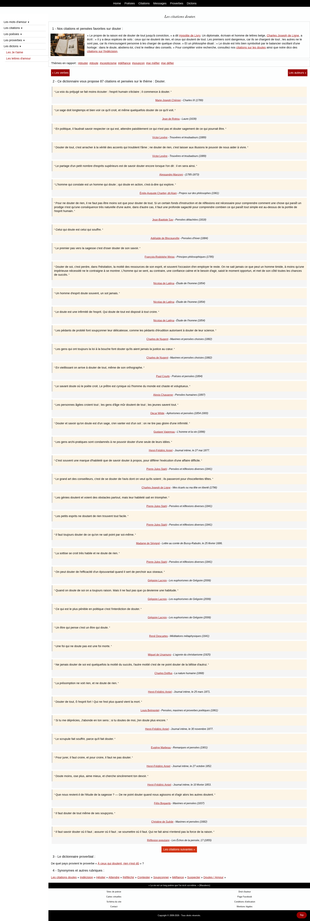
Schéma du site (114, 901)
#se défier (167, 63)
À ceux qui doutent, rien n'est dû (118, 863)
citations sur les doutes (251, 47)
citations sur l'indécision (102, 51)
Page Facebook (244, 896)
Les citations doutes (64, 877)
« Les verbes (60, 72)
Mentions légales (245, 906)
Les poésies (13, 34)
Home (117, 3)
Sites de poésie (114, 891)
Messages (159, 3)
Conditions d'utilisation (244, 901)
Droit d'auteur (244, 891)
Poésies (129, 3)
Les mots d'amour (17, 22)
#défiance (124, 63)
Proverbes (176, 3)
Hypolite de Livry (189, 35)
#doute (93, 63)
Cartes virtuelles (113, 896)
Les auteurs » (297, 72)
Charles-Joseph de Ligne (283, 35)
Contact (114, 906)
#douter (83, 63)
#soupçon (138, 63)
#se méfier (153, 63)
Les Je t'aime (14, 52)
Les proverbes (14, 40)
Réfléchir (128, 877)
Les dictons (12, 46)
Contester (143, 877)
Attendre (113, 877)
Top (302, 915)
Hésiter (100, 877)
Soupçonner (161, 877)
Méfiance (178, 877)
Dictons (191, 3)
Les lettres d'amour (18, 58)
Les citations (13, 28)
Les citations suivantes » (179, 849)
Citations (144, 3)
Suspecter (193, 877)
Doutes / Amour (213, 877)
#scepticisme (108, 63)
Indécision (86, 877)
